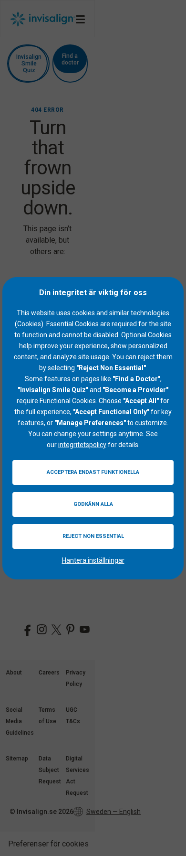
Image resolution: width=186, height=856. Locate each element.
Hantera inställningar (93, 560)
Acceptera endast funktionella (93, 472)
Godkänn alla (93, 504)
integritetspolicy (82, 445)
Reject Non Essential (93, 536)
